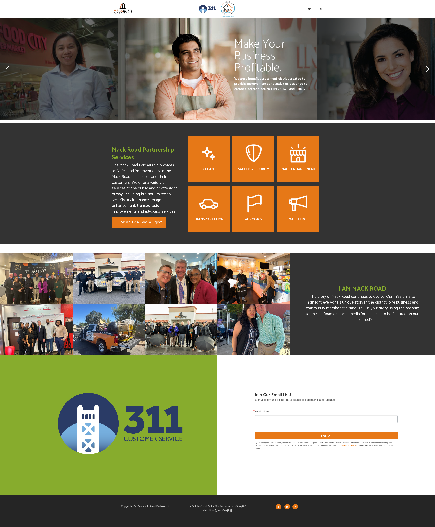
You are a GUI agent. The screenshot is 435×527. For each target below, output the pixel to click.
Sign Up (326, 435)
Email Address (263, 411)
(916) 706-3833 (223, 510)
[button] (139, 222)
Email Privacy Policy (347, 445)
